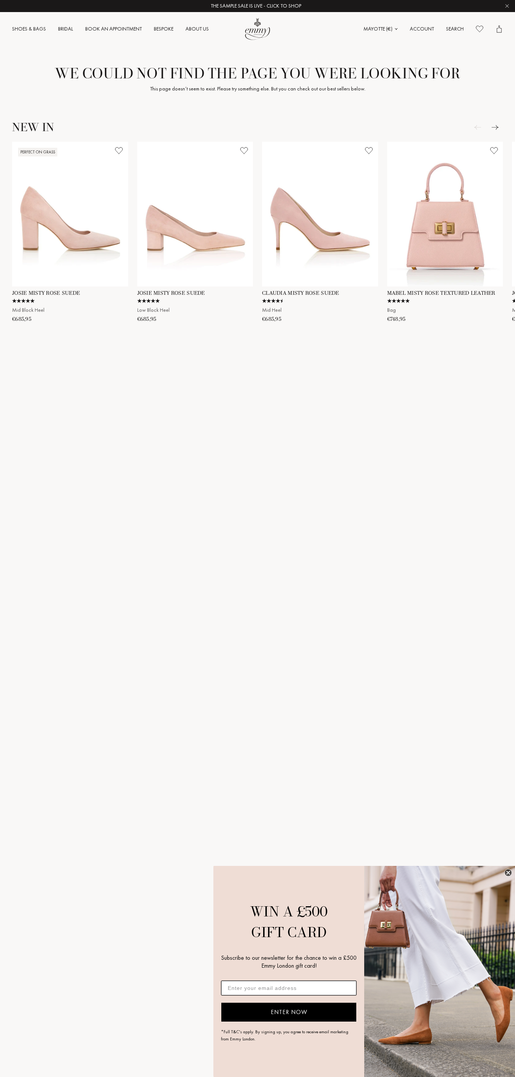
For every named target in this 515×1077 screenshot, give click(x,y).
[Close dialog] (508, 872)
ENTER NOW (289, 1012)
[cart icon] (499, 29)
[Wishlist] (479, 29)
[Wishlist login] (119, 151)
